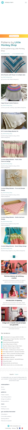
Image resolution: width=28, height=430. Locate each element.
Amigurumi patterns (6, 399)
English (16, 374)
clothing (12, 107)
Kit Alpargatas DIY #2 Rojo (9, 357)
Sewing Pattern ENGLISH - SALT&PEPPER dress (13, 359)
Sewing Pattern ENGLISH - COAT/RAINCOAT (12, 355)
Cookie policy (8, 428)
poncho (5, 79)
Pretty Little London (7, 361)
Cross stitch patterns (6, 416)
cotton (18, 135)
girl (2, 79)
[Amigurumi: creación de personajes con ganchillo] (14, 314)
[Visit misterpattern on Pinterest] (22, 428)
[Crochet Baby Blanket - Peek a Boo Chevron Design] (14, 149)
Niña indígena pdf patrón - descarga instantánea (13, 351)
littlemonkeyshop (14, 79)
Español (12, 374)
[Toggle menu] (26, 2)
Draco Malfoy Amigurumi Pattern (10, 344)
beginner (10, 135)
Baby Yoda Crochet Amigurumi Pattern (11, 347)
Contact (3, 389)
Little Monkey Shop (7, 77)
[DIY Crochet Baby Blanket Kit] (14, 120)
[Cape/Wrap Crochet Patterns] (14, 92)
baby (6, 135)
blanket (3, 135)
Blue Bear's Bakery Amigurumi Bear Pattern (12, 346)
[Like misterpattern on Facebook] (19, 428)
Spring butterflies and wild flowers (10, 363)
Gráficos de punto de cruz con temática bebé (13, 365)
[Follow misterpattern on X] (17, 428)
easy (14, 135)
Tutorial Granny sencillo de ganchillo (11, 342)
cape (15, 107)
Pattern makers (5, 394)
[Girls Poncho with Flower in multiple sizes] (14, 64)
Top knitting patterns (6, 397)
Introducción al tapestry (14, 300)
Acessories (3, 406)
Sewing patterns (5, 418)
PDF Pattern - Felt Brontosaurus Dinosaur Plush (13, 349)
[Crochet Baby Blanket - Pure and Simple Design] (14, 177)
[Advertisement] (14, 20)
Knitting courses (14, 36)
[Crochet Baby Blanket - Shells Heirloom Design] (14, 206)
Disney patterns (5, 401)
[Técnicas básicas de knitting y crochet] (14, 267)
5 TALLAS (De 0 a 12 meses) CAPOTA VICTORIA (13, 337)
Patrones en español (6, 420)
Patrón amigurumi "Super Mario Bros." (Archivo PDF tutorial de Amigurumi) (14, 339)
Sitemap (14, 428)
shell (17, 223)
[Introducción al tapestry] (14, 292)
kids (8, 79)
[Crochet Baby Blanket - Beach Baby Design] (14, 235)
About (2, 387)
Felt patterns (4, 414)
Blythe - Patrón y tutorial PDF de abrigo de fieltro (13, 353)
